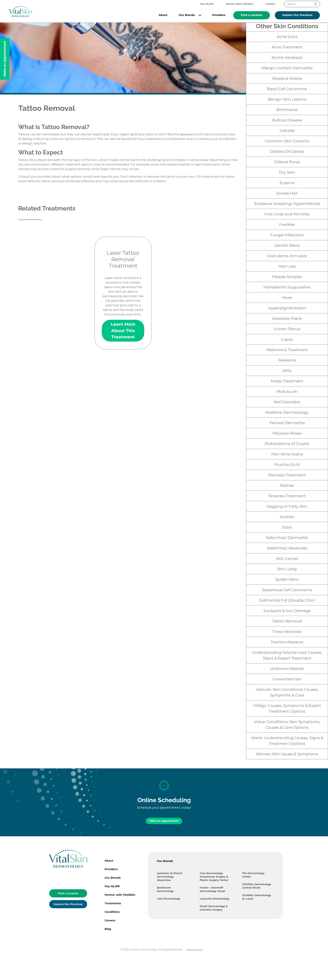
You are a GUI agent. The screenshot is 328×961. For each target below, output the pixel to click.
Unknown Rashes (287, 668)
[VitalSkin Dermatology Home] (20, 11)
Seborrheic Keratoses (287, 548)
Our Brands (187, 15)
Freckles (287, 224)
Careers (270, 3)
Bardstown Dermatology (165, 889)
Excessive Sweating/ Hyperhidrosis (287, 203)
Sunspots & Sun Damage (287, 610)
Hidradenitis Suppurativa (287, 287)
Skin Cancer (287, 558)
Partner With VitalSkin (240, 3)
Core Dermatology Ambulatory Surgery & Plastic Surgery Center (214, 876)
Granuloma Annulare (287, 256)
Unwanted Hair (287, 679)
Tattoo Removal (287, 621)
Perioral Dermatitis (287, 423)
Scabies (287, 516)
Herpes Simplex (287, 276)
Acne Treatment (287, 47)
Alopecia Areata (287, 78)
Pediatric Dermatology (287, 412)
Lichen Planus (287, 329)
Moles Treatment (287, 381)
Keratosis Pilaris (287, 318)
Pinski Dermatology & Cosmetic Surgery (214, 908)
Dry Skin (287, 172)
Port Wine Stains (287, 454)
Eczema (287, 182)
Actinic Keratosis (287, 57)
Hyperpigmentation (287, 308)
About (163, 15)
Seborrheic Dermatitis (287, 537)
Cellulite (287, 130)
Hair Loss (287, 266)
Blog (108, 929)
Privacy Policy (194, 949)
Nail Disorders (287, 402)
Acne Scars (287, 36)
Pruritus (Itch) (287, 464)
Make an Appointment (164, 820)
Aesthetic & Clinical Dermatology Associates (169, 876)
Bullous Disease (287, 120)
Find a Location (251, 15)
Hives (287, 297)
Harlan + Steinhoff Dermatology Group (212, 889)
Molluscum (287, 391)
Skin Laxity (287, 569)
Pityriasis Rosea (287, 433)
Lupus (287, 339)
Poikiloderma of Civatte (287, 443)
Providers (218, 15)
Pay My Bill (207, 3)
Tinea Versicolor (287, 631)
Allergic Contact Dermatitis (287, 68)
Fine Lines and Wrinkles (287, 214)
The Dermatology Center (253, 875)
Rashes (287, 485)
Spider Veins (287, 579)
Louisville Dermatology (214, 898)
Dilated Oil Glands (287, 151)
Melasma (287, 360)
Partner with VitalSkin (120, 894)
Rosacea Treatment (287, 496)
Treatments (113, 903)
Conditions (112, 912)
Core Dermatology (168, 898)
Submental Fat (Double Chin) (287, 600)
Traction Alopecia (287, 642)
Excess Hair (287, 193)
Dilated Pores (287, 162)
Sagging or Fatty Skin (287, 506)
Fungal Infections (287, 235)
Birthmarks (287, 109)
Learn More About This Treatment (123, 330)
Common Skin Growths (287, 141)
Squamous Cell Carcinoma (287, 590)
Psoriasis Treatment (287, 475)
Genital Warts (287, 245)
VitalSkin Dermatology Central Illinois (256, 886)
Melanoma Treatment (287, 349)
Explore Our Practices (297, 15)
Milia (287, 370)
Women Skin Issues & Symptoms (287, 754)
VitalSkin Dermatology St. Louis (256, 897)
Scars (287, 527)
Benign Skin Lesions (287, 99)
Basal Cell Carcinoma (287, 89)
